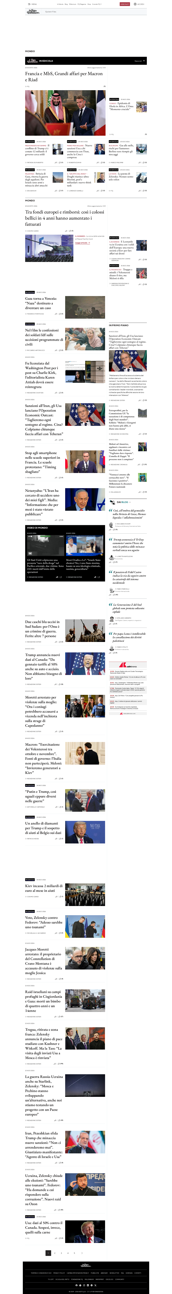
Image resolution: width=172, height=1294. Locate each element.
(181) (61, 1210)
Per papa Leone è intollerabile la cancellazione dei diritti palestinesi (129, 637)
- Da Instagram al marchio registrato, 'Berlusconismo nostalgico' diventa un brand (124, 707)
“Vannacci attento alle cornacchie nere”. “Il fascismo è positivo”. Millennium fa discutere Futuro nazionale (120, 480)
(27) (62, 1016)
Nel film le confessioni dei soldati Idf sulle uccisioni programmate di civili (44, 337)
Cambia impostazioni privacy (78, 1273)
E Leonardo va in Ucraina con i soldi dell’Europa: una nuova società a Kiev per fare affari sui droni (121, 247)
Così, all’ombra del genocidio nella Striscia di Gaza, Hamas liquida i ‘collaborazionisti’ (129, 514)
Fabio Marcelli (122, 589)
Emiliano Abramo (123, 618)
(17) (116, 562)
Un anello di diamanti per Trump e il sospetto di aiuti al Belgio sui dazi (43, 828)
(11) (116, 653)
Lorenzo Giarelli (75, 191)
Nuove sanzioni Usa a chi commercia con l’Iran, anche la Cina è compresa (79, 151)
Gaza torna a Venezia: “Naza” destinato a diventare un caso (41, 303)
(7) (62, 838)
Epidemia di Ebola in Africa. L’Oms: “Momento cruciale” (121, 106)
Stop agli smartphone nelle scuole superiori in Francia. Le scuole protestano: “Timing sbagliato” (42, 462)
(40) (116, 595)
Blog (66, 4)
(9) (62, 731)
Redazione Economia (118, 434)
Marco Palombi (116, 162)
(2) (146, 434)
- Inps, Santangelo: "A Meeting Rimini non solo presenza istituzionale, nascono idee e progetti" (127, 683)
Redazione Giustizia (34, 393)
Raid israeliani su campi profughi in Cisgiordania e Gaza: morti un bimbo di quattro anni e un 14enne (43, 1001)
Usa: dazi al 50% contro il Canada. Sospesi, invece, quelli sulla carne (43, 1227)
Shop (89, 4)
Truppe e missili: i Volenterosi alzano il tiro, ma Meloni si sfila (120, 274)
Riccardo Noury (123, 524)
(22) (145, 464)
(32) (102, 577)
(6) (63, 577)
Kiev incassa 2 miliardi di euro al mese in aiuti (44, 888)
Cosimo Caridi (32, 231)
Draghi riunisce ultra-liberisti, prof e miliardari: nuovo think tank (79, 181)
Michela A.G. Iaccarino (35, 933)
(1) (62, 807)
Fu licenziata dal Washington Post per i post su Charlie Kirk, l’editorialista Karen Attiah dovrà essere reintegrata (41, 375)
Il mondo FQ (96, 4)
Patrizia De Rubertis (34, 162)
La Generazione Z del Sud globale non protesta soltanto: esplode (128, 608)
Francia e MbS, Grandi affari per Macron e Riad (64, 76)
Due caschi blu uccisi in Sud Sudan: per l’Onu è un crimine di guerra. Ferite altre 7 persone (42, 628)
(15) (116, 529)
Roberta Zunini (74, 162)
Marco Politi (121, 647)
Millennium (72, 4)
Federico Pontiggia (34, 314)
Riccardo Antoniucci (35, 350)
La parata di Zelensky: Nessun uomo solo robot (121, 176)
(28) (62, 1120)
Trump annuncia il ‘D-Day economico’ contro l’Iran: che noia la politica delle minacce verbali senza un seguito (129, 545)
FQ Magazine (82, 4)
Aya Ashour (30, 191)
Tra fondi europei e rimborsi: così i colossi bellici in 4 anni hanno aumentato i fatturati (64, 218)
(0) (105, 86)
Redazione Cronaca (118, 464)
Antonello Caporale (35, 807)
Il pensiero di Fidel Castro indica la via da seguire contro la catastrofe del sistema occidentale (129, 577)
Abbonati (125, 4)
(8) (62, 979)
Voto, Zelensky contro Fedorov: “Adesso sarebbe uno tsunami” (43, 922)
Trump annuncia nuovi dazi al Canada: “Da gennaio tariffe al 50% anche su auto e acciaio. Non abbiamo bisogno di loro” (43, 666)
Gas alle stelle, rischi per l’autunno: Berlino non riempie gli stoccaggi (121, 150)
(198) (61, 1063)
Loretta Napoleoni (124, 556)
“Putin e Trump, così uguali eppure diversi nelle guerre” (40, 796)
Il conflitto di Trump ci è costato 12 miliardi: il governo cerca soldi (37, 150)
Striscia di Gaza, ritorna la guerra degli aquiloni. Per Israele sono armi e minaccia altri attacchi (36, 179)
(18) (62, 684)
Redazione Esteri (33, 440)
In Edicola (60, 4)
